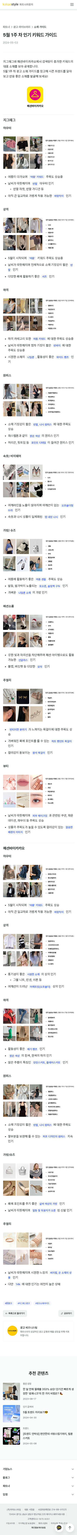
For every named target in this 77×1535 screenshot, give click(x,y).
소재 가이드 (40, 27)
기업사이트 (10, 1523)
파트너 (6, 27)
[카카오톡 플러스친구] (59, 1527)
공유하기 (68, 1313)
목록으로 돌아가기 (16, 1313)
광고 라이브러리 (21, 27)
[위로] (70, 1527)
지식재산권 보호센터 (26, 1523)
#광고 (8, 1303)
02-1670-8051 (42, 1519)
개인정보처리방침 (38, 1528)
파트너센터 (42, 1523)
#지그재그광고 (24, 1303)
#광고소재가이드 (42, 1303)
